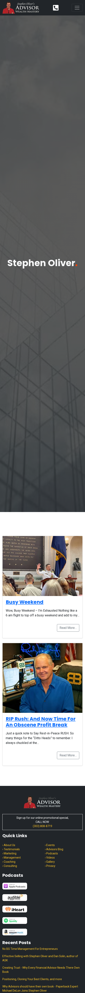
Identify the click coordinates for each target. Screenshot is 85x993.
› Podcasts (51, 853)
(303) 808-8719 (42, 826)
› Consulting (9, 865)
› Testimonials (11, 849)
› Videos (50, 857)
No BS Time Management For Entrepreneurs (30, 948)
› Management (11, 857)
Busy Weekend (24, 602)
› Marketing (9, 853)
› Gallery (50, 861)
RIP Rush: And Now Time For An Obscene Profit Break (41, 721)
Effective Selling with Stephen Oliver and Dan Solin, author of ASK (40, 958)
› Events (50, 845)
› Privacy (50, 865)
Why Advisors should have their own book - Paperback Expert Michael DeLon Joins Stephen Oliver (40, 988)
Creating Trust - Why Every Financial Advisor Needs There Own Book (41, 969)
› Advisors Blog (54, 849)
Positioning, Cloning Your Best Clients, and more (32, 979)
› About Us (8, 845)
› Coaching (8, 861)
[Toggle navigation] (77, 8)
